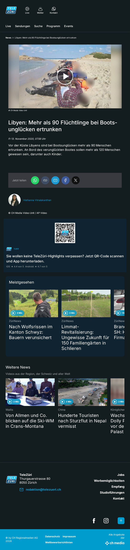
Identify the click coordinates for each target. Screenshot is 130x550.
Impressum (69, 536)
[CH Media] (114, 542)
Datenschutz (52, 536)
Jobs (120, 475)
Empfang (118, 486)
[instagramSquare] (106, 520)
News (8, 37)
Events (68, 26)
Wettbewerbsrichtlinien (59, 542)
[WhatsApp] (35, 180)
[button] (45, 180)
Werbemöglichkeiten (109, 480)
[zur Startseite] (11, 10)
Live (8, 26)
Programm (53, 26)
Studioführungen (112, 492)
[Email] (55, 180)
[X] (76, 180)
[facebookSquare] (94, 520)
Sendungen (22, 26)
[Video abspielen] (65, 76)
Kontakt (118, 498)
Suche (38, 26)
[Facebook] (65, 180)
